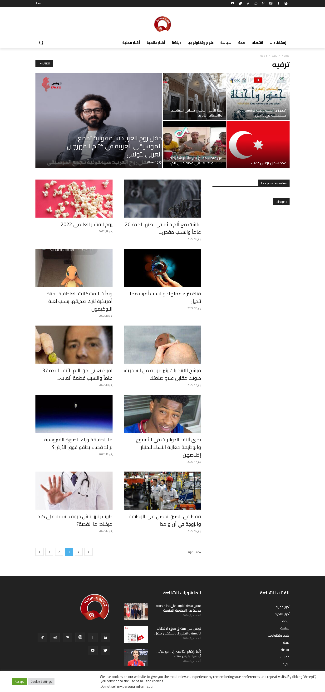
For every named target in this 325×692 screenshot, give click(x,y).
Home (286, 55)
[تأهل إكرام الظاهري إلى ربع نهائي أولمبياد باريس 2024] (136, 657)
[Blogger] (286, 3)
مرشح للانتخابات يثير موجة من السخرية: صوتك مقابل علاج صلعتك (162, 374)
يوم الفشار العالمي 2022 (87, 224)
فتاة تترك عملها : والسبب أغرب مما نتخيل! (165, 297)
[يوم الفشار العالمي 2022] (74, 199)
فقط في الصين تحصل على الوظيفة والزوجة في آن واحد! (165, 520)
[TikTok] (247, 3)
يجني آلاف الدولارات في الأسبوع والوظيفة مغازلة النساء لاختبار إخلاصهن (168, 447)
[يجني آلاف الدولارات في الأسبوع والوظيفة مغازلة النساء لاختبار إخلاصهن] (162, 414)
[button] (41, 42)
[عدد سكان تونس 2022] (258, 144)
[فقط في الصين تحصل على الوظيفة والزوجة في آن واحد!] (162, 491)
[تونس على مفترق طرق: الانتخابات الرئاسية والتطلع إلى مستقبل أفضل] (136, 634)
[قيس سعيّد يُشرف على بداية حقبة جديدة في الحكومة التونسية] (136, 611)
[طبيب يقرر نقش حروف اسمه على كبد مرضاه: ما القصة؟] (74, 491)
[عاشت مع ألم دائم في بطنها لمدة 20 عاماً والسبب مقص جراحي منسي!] (162, 199)
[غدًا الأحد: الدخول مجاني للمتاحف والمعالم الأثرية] (194, 96)
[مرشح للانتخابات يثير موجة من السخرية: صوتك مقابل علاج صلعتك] (162, 345)
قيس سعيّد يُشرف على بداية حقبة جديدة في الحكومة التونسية (178, 608)
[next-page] (88, 552)
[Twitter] (240, 3)
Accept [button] (19, 681)
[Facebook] (278, 3)
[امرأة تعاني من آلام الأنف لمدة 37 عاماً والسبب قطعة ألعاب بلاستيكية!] (74, 345)
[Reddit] (255, 3)
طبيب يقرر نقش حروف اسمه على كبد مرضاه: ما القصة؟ (75, 520)
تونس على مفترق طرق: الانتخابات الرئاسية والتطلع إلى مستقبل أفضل (177, 630)
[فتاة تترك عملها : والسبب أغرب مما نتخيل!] (162, 268)
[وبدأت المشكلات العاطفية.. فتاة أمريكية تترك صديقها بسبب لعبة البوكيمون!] (74, 268)
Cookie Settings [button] (41, 681)
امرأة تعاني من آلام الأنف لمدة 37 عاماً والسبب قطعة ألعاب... (77, 374)
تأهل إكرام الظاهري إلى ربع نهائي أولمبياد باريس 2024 (179, 653)
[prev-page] (39, 552)
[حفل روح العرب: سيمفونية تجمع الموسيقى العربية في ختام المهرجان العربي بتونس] (98, 120)
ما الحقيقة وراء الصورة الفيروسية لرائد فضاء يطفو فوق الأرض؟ (78, 443)
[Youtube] (232, 3)
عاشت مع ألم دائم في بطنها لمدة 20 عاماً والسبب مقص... (163, 228)
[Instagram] (270, 3)
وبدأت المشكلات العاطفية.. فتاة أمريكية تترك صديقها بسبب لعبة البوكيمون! (80, 301)
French (39, 3)
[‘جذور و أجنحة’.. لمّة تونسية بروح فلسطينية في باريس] (258, 96)
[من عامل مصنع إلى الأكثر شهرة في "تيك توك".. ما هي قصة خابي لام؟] (194, 144)
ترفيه (274, 55)
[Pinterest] (263, 3)
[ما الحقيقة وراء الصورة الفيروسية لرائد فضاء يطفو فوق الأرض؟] (74, 414)
